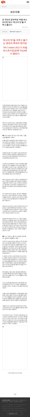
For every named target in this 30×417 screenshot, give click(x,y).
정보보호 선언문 (14, 400)
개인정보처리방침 (6, 400)
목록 (15, 394)
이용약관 (11, 401)
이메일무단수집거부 (18, 401)
